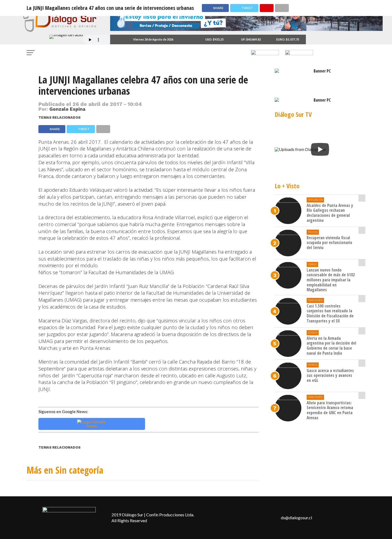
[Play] (320, 149)
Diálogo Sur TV (293, 114)
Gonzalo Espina (67, 109)
